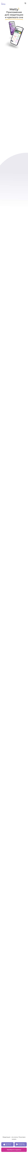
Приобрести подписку (14, 1149)
